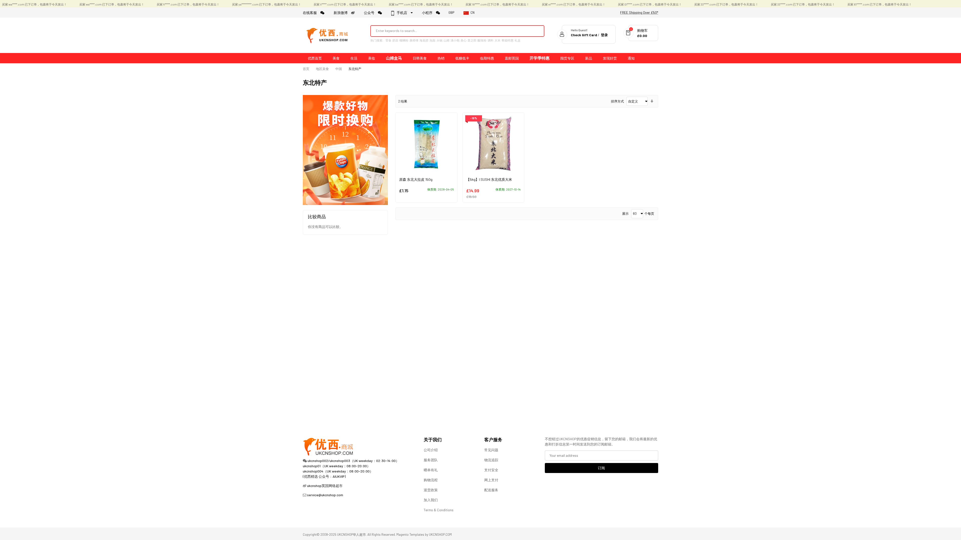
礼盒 (518, 40)
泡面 (432, 40)
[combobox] (450, 30)
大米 (498, 40)
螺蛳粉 (403, 40)
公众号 (371, 12)
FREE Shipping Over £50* (639, 12)
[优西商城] (328, 35)
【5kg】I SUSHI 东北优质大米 (489, 179)
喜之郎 (471, 40)
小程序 (429, 12)
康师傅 (413, 40)
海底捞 (423, 40)
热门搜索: (376, 40)
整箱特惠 (508, 40)
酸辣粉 (482, 40)
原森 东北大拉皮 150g (415, 179)
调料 (491, 40)
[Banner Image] (345, 150)
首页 (306, 69)
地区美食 (322, 69)
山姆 (446, 40)
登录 (604, 35)
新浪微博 (342, 12)
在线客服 (311, 12)
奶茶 (395, 40)
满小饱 (454, 40)
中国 (338, 69)
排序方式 (617, 101)
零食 (388, 40)
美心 (463, 40)
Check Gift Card (584, 35)
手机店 (403, 12)
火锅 (439, 40)
